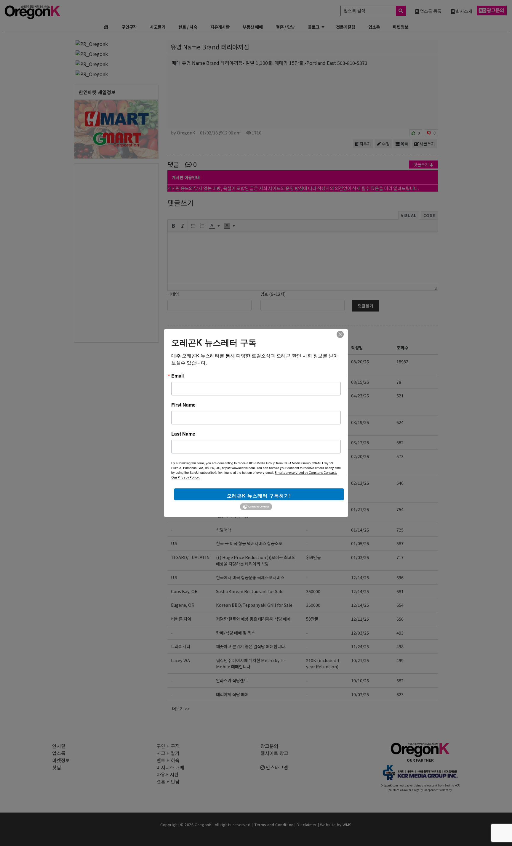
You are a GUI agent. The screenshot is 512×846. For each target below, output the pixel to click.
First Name (183, 404)
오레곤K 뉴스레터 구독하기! (259, 495)
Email (177, 375)
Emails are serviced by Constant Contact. (306, 472)
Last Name (183, 433)
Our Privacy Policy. (185, 477)
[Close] (340, 334)
